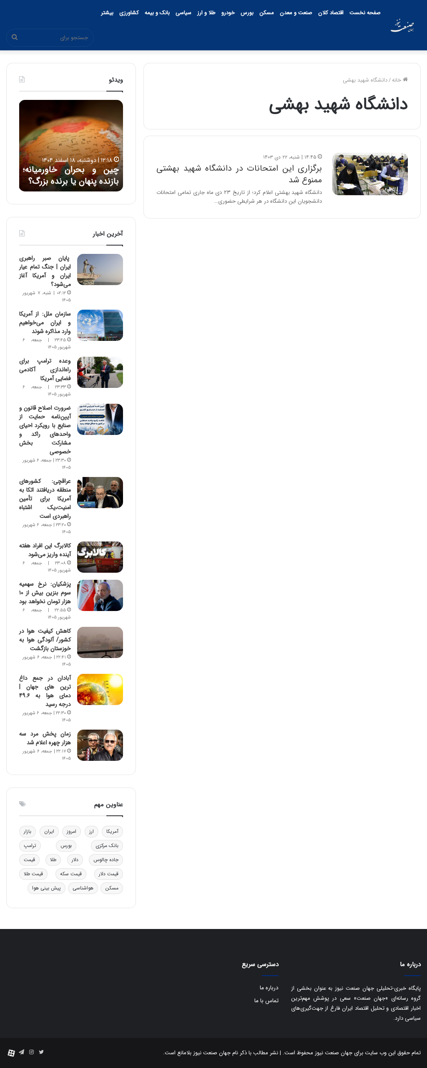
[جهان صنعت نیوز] (402, 25)
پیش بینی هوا (46, 888)
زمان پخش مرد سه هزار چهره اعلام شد (45, 738)
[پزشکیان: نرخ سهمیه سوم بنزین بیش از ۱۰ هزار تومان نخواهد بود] (100, 595)
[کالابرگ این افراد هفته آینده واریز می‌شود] (100, 557)
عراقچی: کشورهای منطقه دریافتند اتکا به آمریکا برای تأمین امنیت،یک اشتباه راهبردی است (45, 499)
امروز (71, 831)
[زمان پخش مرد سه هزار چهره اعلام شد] (100, 745)
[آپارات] (11, 1053)
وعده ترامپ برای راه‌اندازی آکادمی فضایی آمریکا (45, 369)
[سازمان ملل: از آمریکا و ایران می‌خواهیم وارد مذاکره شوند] (100, 325)
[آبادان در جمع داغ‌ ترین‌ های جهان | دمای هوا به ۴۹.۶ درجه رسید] (100, 689)
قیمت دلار (108, 874)
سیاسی (183, 12)
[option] (71, 145)
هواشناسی (83, 888)
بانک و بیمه (157, 12)
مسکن (266, 12)
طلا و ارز (206, 12)
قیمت (29, 860)
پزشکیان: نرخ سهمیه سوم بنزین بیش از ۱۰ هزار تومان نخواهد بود (45, 592)
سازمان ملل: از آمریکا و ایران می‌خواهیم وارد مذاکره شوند (45, 322)
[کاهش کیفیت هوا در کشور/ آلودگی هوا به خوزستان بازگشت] (100, 642)
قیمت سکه (71, 874)
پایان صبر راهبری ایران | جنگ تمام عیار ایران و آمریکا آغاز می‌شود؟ (45, 271)
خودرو (228, 12)
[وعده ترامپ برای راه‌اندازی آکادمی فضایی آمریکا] (100, 372)
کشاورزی (129, 12)
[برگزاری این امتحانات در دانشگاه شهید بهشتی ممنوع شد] (370, 174)
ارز (91, 831)
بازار (27, 831)
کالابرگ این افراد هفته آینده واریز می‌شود (45, 550)
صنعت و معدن (296, 12)
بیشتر (107, 12)
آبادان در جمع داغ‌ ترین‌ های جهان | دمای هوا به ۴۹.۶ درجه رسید (45, 691)
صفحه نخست (365, 12)
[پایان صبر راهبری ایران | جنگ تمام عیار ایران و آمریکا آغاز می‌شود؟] (100, 269)
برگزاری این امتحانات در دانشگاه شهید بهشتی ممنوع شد (239, 174)
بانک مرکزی (106, 845)
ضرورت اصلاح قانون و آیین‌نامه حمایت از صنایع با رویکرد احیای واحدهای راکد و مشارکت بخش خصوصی (45, 429)
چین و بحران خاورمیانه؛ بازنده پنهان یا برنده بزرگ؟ (71, 175)
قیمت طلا (33, 874)
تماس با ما (266, 1000)
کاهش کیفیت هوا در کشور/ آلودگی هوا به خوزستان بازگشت (45, 639)
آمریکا (112, 831)
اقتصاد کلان (331, 12)
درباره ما (269, 988)
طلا (53, 860)
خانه (397, 80)
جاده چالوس (105, 860)
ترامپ (30, 845)
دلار (75, 860)
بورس (247, 12)
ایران (49, 831)
